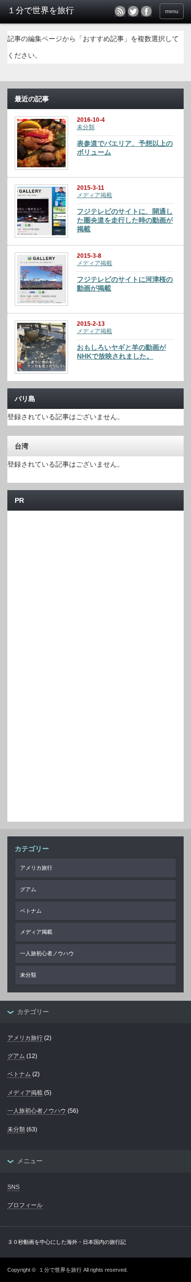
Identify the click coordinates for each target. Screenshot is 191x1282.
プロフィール (25, 1205)
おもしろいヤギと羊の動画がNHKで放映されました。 (121, 351)
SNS (13, 1187)
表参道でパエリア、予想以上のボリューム (125, 147)
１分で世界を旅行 (60, 1270)
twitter (133, 11)
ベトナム (31, 911)
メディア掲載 (94, 195)
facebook (146, 11)
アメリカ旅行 (36, 868)
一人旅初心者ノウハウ (47, 953)
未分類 (86, 127)
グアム (28, 889)
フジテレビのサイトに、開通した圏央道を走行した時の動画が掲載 (125, 220)
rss (120, 11)
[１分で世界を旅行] (45, 11)
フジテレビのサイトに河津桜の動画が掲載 (125, 283)
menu (171, 11)
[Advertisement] (95, 567)
